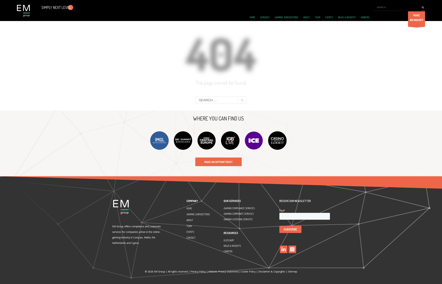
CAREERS (228, 251)
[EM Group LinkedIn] (283, 249)
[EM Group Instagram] (292, 249)
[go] (423, 7)
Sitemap (292, 271)
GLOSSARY (229, 240)
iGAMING (228, 213)
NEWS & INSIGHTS (232, 245)
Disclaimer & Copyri (271, 271)
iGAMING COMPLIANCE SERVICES (239, 208)
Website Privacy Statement (223, 271)
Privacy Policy (198, 271)
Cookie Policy (248, 271)
